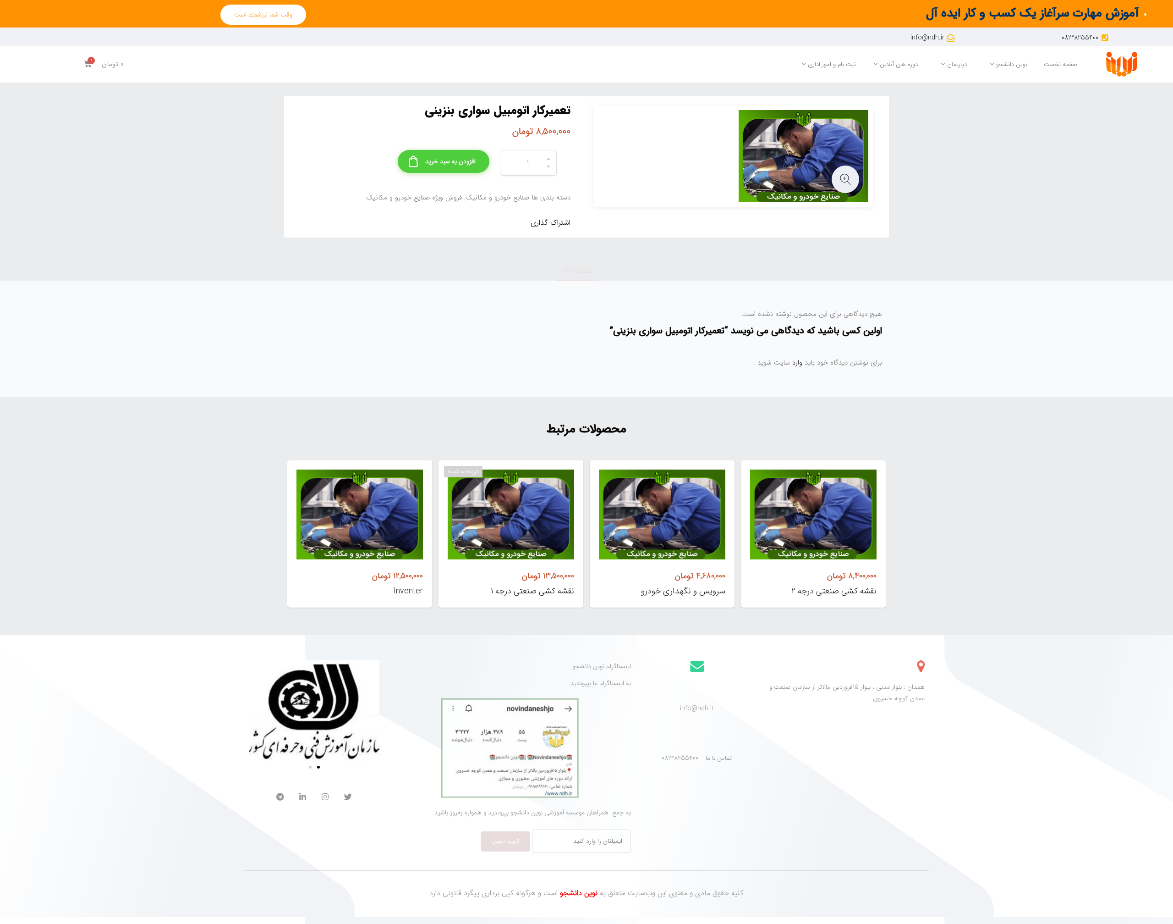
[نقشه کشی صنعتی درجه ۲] (813, 514)
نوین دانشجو (1010, 64)
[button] (263, 15)
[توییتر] (348, 798)
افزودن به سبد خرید (450, 161)
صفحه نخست (1060, 64)
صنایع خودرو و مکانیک (497, 197)
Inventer (408, 591)
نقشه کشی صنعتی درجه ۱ (532, 591)
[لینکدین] (302, 798)
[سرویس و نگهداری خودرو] (662, 514)
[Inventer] (359, 514)
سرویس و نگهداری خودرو (683, 591)
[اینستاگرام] (325, 798)
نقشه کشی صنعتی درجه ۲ (834, 591)
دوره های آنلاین (898, 64)
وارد (796, 362)
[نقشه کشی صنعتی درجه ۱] (511, 514)
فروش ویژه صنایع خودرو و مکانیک (414, 197)
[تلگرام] (280, 798)
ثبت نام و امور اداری (831, 64)
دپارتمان (956, 64)
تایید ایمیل (505, 841)
